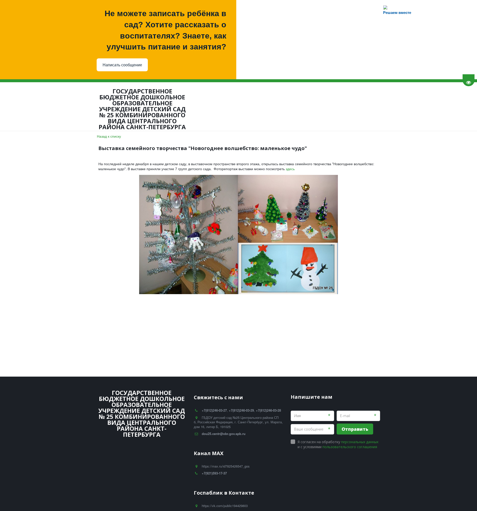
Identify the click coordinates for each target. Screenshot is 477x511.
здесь (290, 168)
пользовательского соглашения (349, 446)
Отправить (355, 429)
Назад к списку (109, 136)
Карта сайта (352, 106)
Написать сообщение (122, 65)
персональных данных (359, 441)
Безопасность (89, 106)
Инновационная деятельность (177, 106)
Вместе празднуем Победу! (307, 106)
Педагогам (54, 106)
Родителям (21, 106)
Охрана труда (127, 106)
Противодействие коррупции (244, 106)
